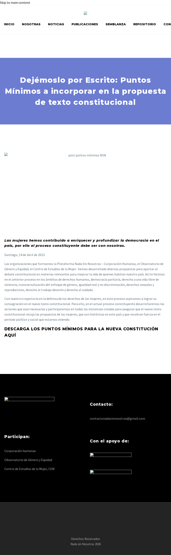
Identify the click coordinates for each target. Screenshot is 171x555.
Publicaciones (85, 24)
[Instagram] (91, 513)
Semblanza (116, 24)
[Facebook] (80, 513)
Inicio (9, 24)
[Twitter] (85, 513)
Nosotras (31, 24)
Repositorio (144, 24)
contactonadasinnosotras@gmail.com (117, 418)
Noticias (56, 24)
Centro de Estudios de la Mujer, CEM (29, 469)
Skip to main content (15, 2)
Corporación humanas (20, 451)
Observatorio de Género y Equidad (28, 460)
